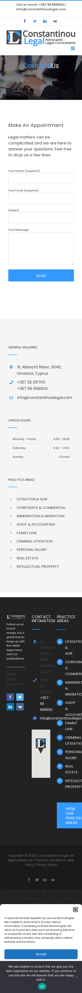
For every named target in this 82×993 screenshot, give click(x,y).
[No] (76, 977)
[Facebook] (10, 697)
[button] (75, 909)
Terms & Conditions (50, 860)
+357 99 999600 (32, 388)
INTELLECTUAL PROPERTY (38, 566)
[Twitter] (20, 697)
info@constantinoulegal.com (41, 9)
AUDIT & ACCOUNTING (36, 524)
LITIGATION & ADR (32, 499)
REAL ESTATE (27, 558)
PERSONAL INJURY (32, 549)
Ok (42, 986)
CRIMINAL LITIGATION (34, 541)
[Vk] (20, 706)
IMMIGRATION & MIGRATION (40, 516)
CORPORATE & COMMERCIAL (41, 507)
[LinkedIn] (10, 706)
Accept (41, 954)
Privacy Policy (47, 865)
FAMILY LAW (27, 532)
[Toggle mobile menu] (73, 48)
